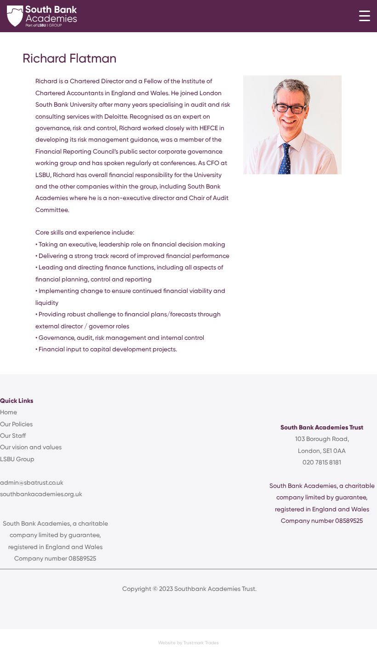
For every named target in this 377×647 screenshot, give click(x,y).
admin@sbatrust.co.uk (31, 482)
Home (8, 412)
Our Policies (16, 424)
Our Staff (13, 435)
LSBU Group (17, 459)
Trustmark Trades (201, 642)
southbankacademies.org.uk (41, 494)
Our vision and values (31, 447)
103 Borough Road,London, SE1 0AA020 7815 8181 (322, 450)
